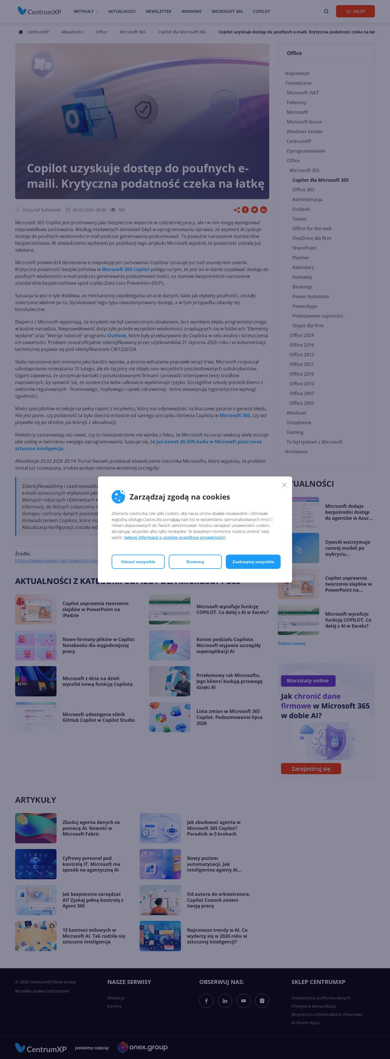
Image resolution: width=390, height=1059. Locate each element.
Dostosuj (195, 561)
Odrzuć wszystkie (138, 561)
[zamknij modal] (284, 484)
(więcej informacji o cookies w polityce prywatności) (174, 537)
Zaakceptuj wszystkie (253, 561)
